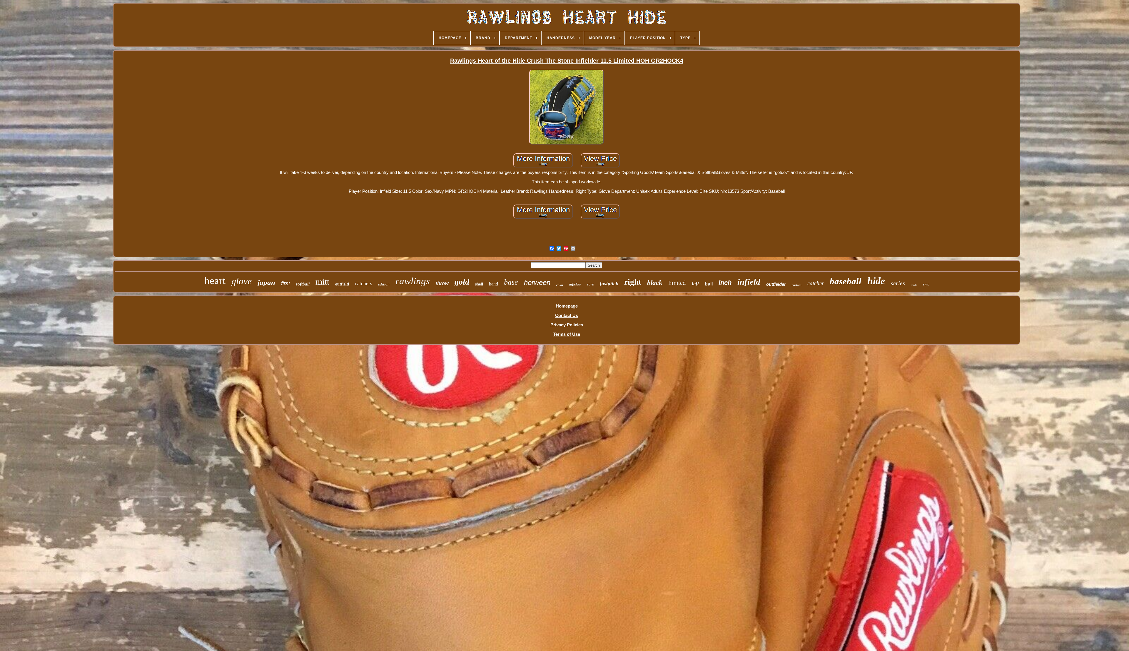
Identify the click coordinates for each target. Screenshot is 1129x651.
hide (876, 280)
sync (926, 284)
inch (725, 282)
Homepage (567, 305)
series (898, 283)
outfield (342, 284)
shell (479, 284)
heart (215, 280)
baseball (845, 281)
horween (537, 282)
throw (442, 283)
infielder (575, 284)
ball (709, 283)
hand (493, 283)
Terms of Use (566, 334)
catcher (815, 283)
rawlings (412, 281)
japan (266, 282)
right (632, 282)
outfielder (776, 284)
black (654, 282)
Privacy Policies (566, 324)
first (285, 283)
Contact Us (566, 315)
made (914, 285)
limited (677, 282)
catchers (363, 283)
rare (590, 284)
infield (748, 281)
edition (384, 284)
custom (796, 285)
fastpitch (609, 283)
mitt (322, 281)
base (511, 282)
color (559, 285)
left (695, 283)
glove (241, 281)
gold (462, 281)
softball (303, 284)
